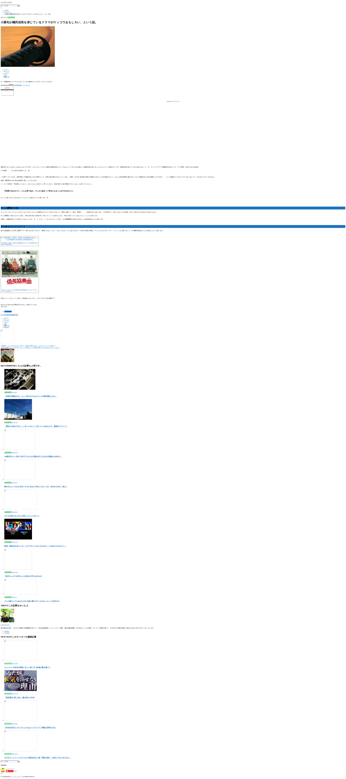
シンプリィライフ (6, 2)
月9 (11, 315)
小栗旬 (7, 315)
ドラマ (3, 315)
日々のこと (8, 311)
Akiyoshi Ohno (5, 625)
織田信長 (15, 315)
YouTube (7, 633)
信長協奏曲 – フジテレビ (22, 85)
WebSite (6, 631)
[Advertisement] (173, 118)
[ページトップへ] (1, 773)
